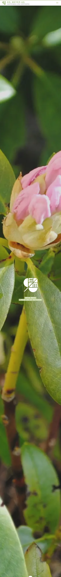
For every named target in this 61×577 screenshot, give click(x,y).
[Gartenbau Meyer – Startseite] (15, 3)
